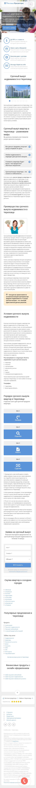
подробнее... (15, 741)
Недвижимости (9, 638)
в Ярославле (8, 595)
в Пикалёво (8, 597)
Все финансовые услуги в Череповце (18, 657)
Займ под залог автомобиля (13, 675)
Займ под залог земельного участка (15, 678)
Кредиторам (10, 716)
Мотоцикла (8, 651)
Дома (6, 644)
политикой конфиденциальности (18, 571)
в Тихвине (8, 605)
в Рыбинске (8, 592)
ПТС (6, 649)
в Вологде (8, 590)
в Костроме (8, 599)
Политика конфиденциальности (13, 782)
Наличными (8, 625)
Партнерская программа (14, 718)
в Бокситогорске (10, 601)
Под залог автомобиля (11, 629)
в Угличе (7, 593)
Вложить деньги (11, 720)
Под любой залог (10, 653)
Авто (6, 648)
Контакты (9, 714)
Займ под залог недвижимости (14, 677)
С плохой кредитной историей (14, 631)
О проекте (9, 712)
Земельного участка (11, 642)
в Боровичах (8, 603)
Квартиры (8, 640)
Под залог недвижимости (12, 627)
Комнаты (7, 646)
